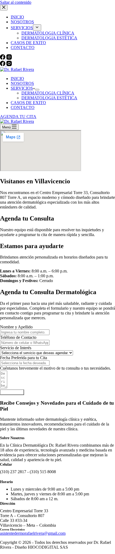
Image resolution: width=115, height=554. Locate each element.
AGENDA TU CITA (18, 116)
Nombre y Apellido (16, 327)
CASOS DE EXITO (28, 102)
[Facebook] (3, 64)
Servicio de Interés (15, 348)
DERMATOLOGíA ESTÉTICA (49, 98)
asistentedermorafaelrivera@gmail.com (33, 533)
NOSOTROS (22, 83)
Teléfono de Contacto (18, 337)
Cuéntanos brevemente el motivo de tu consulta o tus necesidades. (55, 368)
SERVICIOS (22, 88)
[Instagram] (9, 64)
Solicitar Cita (12, 392)
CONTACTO (22, 107)
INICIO (17, 78)
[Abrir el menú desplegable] (37, 89)
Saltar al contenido (15, 2)
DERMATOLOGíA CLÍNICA (47, 93)
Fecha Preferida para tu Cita (23, 357)
